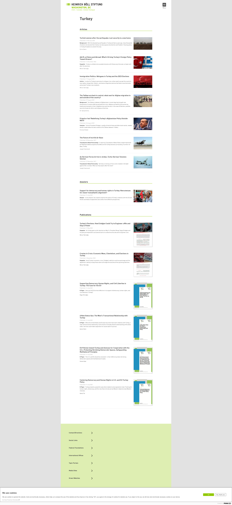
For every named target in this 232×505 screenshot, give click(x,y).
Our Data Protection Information (10, 500)
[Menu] (164, 5)
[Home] (84, 5)
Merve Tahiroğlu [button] (84, 235)
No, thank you (220, 494)
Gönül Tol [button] (82, 393)
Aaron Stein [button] (83, 329)
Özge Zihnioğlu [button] (84, 295)
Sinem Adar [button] (83, 361)
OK (208, 494)
